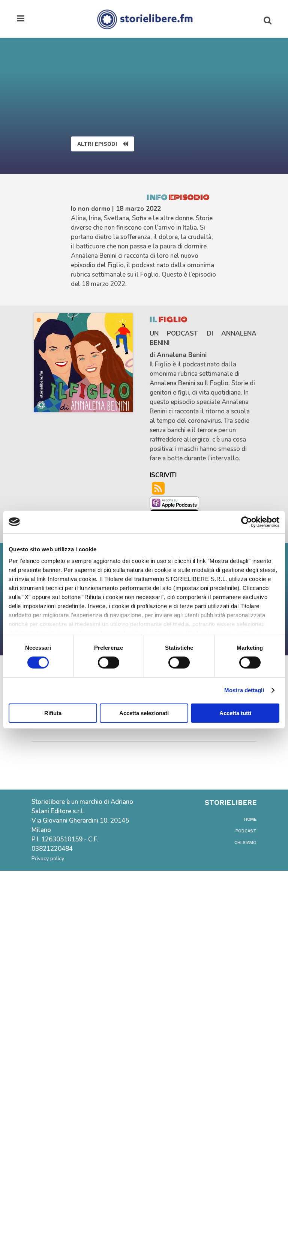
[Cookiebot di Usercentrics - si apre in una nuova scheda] (246, 521)
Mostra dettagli (244, 690)
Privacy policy (48, 858)
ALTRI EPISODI (97, 144)
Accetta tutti (235, 713)
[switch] (108, 663)
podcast (246, 831)
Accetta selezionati (144, 713)
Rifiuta (53, 713)
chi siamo (245, 842)
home (250, 819)
